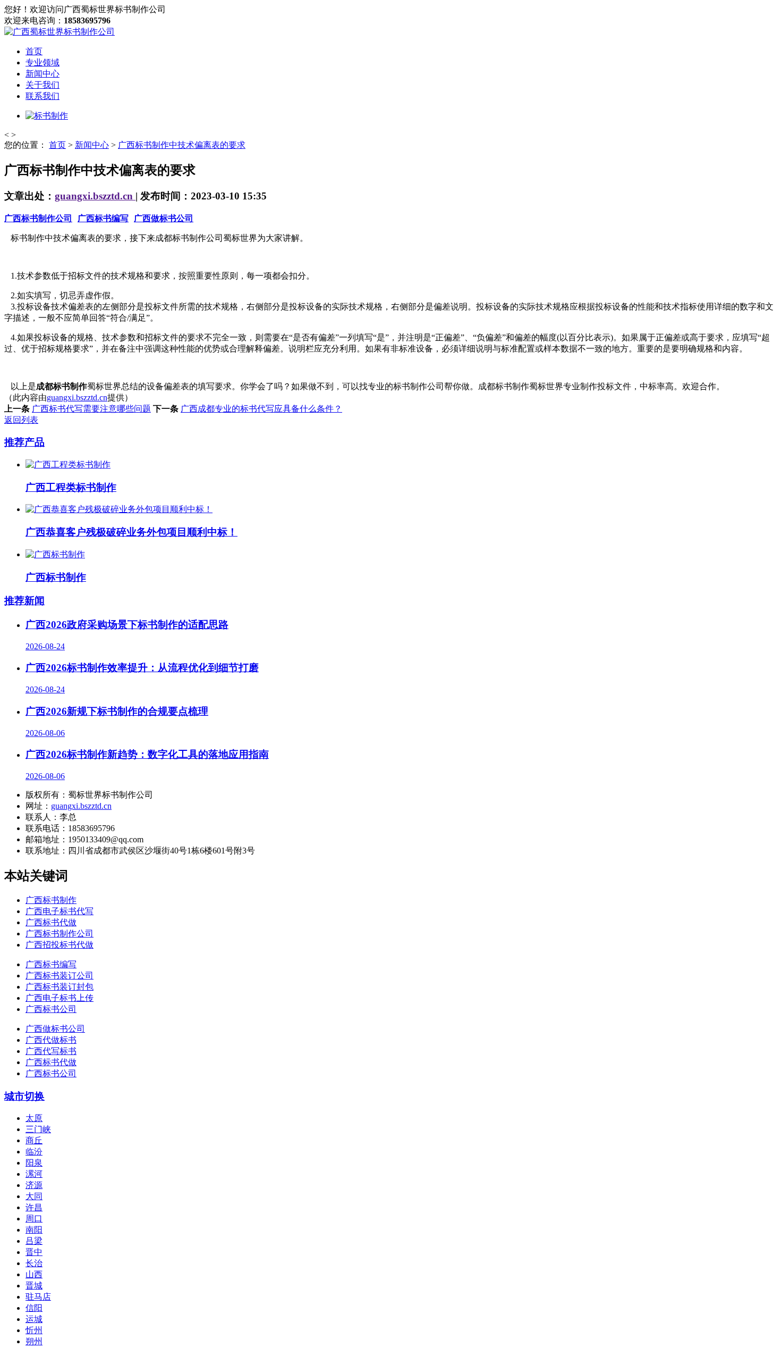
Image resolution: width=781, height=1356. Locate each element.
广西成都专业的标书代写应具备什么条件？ (261, 408)
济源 (34, 1185)
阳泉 (34, 1162)
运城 (34, 1319)
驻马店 (38, 1296)
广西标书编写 (103, 218)
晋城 (34, 1285)
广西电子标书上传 (60, 997)
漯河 (34, 1173)
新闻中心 (43, 73)
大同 (34, 1196)
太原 (34, 1118)
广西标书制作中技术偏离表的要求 (181, 144)
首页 (34, 51)
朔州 (34, 1341)
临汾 (34, 1151)
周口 (34, 1218)
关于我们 (43, 84)
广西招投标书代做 (60, 944)
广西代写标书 (51, 1051)
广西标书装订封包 (60, 986)
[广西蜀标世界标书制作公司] (59, 31)
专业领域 (43, 62)
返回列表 (21, 419)
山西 (34, 1274)
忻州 (34, 1330)
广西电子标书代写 (60, 911)
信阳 (34, 1307)
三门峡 (38, 1129)
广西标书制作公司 (38, 218)
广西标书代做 (51, 922)
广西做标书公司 (163, 218)
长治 (34, 1263)
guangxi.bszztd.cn (95, 196)
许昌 (34, 1207)
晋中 (34, 1252)
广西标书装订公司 (60, 975)
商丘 (34, 1140)
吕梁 (34, 1240)
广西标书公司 (51, 1009)
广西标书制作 (51, 900)
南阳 (34, 1229)
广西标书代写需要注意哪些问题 (91, 408)
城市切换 (24, 1096)
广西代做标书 (51, 1039)
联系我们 (43, 96)
